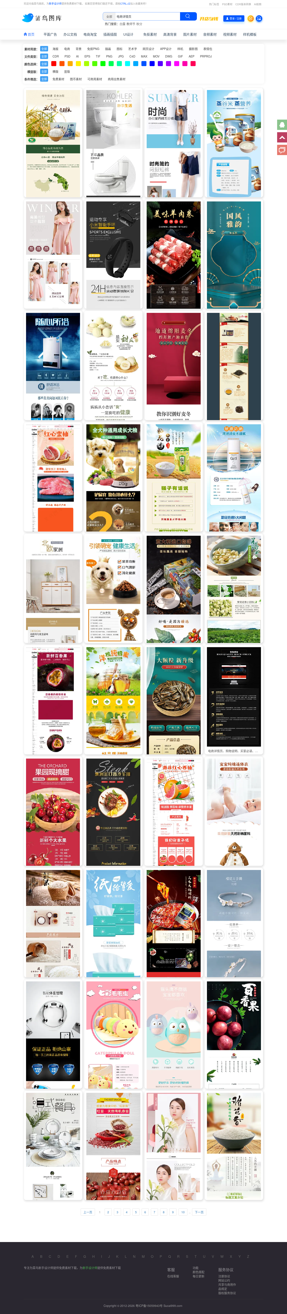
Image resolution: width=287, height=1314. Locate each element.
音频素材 (210, 34)
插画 (108, 49)
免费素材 (58, 79)
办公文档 (70, 34)
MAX (144, 56)
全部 (44, 49)
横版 (55, 71)
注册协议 (224, 1276)
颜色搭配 (198, 1272)
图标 (119, 49)
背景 (79, 49)
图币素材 (76, 79)
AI (77, 56)
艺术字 (132, 49)
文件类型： (31, 56)
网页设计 (148, 49)
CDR (56, 56)
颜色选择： (31, 64)
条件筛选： (31, 79)
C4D (132, 56)
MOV (156, 56)
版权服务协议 (227, 1293)
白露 (122, 24)
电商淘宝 (90, 34)
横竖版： (33, 71)
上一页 (87, 1212)
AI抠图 (257, 4)
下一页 (199, 1212)
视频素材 (230, 34)
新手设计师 (55, 3)
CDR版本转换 (243, 4)
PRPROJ (206, 56)
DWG (168, 56)
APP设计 (166, 49)
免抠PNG (93, 49)
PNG (109, 56)
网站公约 (224, 1280)
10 (183, 1212)
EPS (87, 56)
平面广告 (50, 34)
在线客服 (173, 1276)
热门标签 (214, 4)
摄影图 (193, 49)
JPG (121, 56)
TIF (98, 56)
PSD (67, 56)
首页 (30, 34)
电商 (67, 49)
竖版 (67, 71)
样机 (180, 49)
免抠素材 (150, 34)
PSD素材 (227, 4)
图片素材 (190, 34)
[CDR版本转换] (259, 18)
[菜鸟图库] (43, 17)
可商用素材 (94, 79)
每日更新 (198, 1276)
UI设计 (128, 34)
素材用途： (31, 49)
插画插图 (110, 34)
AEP (191, 56)
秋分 (139, 24)
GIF (180, 56)
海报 (55, 49)
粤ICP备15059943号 (149, 1306)
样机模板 (250, 34)
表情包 (207, 49)
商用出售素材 (116, 79)
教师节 (130, 24)
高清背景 (170, 34)
